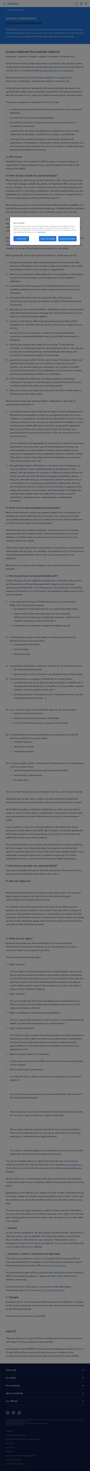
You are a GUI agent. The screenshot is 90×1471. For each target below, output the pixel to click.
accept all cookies (67, 238)
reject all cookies (47, 238)
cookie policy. (42, 232)
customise (21, 238)
